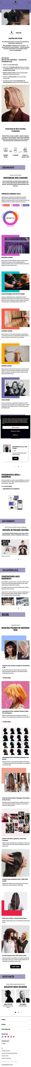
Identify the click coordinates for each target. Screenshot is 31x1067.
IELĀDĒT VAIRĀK (15, 966)
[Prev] (1, 453)
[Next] (30, 453)
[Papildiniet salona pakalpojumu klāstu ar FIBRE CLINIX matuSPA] (15, 868)
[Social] (3, 1037)
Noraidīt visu (15, 435)
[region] (15, 426)
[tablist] (15, 1012)
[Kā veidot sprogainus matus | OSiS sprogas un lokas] (15, 944)
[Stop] (15, 466)
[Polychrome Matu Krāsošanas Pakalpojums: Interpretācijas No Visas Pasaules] (15, 788)
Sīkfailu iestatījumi (15, 427)
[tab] (18, 466)
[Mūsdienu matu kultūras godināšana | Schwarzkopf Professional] (15, 828)
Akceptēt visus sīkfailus (15, 431)
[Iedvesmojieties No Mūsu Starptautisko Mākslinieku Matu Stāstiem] (15, 747)
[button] (15, 1019)
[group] (15, 456)
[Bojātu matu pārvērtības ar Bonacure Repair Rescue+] (15, 906)
